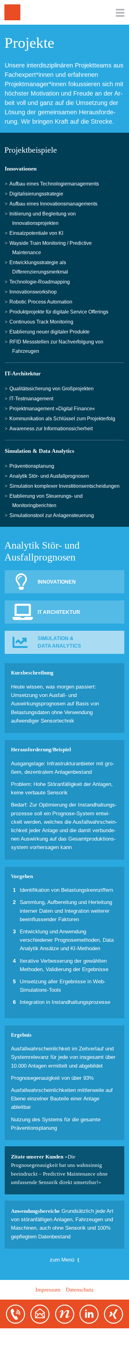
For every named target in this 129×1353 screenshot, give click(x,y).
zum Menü (62, 1260)
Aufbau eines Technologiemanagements (55, 183)
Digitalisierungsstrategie (37, 193)
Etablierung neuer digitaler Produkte (51, 331)
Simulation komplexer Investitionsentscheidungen (66, 486)
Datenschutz (80, 1289)
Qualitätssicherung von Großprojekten (53, 388)
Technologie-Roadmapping (41, 281)
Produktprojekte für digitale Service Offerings (60, 311)
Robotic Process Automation (42, 301)
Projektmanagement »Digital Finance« (53, 408)
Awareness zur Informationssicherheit (52, 428)
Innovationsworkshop (34, 291)
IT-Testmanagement (32, 398)
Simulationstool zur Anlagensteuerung (53, 515)
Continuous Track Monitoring (42, 321)
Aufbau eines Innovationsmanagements (54, 203)
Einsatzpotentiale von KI (37, 233)
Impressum (47, 1289)
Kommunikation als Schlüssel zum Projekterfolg (63, 418)
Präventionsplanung (33, 466)
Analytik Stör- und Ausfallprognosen (50, 476)
